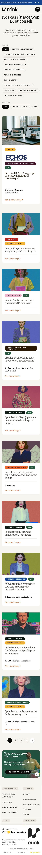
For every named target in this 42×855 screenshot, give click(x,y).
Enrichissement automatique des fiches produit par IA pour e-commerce (20, 651)
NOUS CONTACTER (10, 808)
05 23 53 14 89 (7, 802)
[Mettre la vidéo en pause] (37, 774)
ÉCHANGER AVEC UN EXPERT (19, 772)
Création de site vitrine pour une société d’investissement (19, 359)
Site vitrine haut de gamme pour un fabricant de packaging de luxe (21, 475)
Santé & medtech (10, 80)
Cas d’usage (27, 809)
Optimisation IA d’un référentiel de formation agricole (21, 713)
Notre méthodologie (29, 799)
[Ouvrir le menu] (37, 9)
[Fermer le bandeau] (38, 2)
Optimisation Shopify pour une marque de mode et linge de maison (20, 420)
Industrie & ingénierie (14, 70)
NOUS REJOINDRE (10, 812)
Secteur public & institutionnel (18, 85)
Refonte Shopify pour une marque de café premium (18, 533)
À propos (26, 794)
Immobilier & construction (15, 65)
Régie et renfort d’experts (31, 804)
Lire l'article (28, 2)
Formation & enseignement (14, 59)
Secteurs (26, 814)
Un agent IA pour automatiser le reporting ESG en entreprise (20, 250)
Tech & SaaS (9, 90)
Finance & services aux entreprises (19, 54)
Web (35, 107)
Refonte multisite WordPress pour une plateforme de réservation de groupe (20, 587)
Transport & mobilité (13, 96)
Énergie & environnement (22, 49)
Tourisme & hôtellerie (28, 90)
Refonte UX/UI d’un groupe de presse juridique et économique (20, 176)
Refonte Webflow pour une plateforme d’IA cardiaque (19, 301)
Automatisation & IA (21, 107)
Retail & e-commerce (12, 75)
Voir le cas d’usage (13, 200)
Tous (5, 49)
